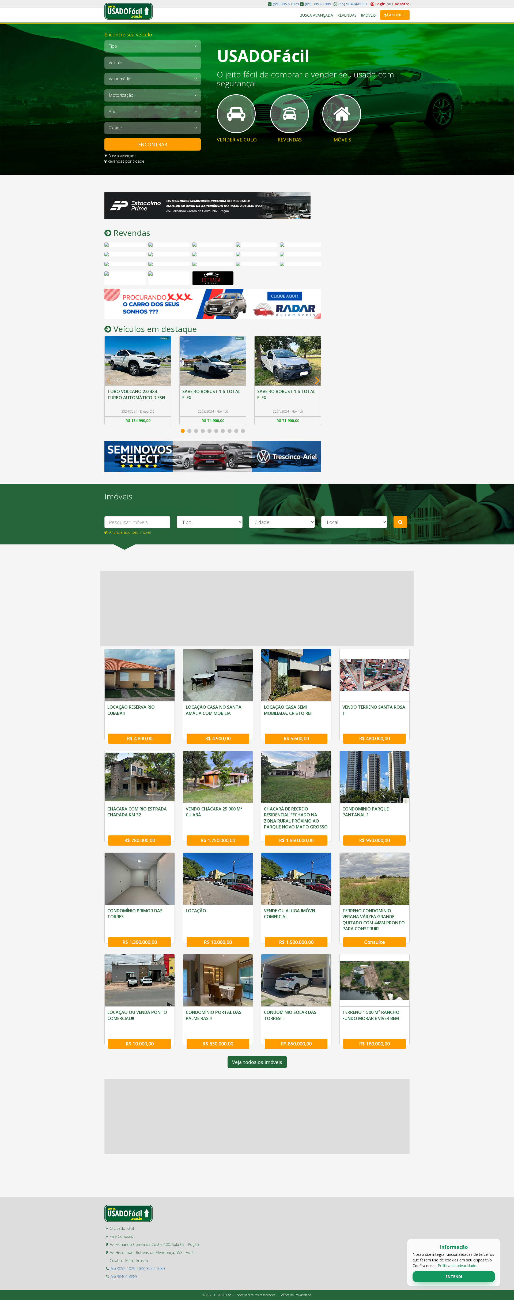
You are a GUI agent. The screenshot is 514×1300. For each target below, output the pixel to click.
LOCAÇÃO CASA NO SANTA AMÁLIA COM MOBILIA (213, 710)
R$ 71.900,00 (213, 420)
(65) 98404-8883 (352, 3)
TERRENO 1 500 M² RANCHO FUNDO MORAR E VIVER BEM (370, 1015)
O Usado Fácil (122, 1228)
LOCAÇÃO (196, 911)
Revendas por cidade (125, 161)
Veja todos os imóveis (257, 1062)
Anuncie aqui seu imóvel (129, 532)
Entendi (453, 1276)
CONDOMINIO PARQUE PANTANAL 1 (365, 812)
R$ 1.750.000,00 (218, 840)
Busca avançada (122, 155)
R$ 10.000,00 (218, 942)
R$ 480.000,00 (374, 738)
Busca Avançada (316, 15)
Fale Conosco (121, 1236)
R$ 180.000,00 (374, 1043)
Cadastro (401, 3)
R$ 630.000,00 (217, 1043)
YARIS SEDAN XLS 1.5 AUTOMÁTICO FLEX (278, 394)
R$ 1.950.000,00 (296, 840)
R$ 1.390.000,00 (139, 942)
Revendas (347, 15)
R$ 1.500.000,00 (296, 942)
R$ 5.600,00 (296, 738)
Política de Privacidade (295, 1295)
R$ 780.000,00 (139, 840)
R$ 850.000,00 (296, 1043)
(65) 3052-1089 (318, 3)
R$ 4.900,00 (217, 738)
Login (380, 3)
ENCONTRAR (152, 144)
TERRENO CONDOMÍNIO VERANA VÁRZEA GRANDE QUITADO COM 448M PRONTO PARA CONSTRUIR (373, 920)
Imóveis (368, 15)
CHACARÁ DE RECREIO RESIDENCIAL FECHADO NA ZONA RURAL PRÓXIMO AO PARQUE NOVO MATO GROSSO (296, 818)
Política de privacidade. (457, 1265)
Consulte (374, 942)
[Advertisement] (369, 272)
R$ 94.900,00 (288, 420)
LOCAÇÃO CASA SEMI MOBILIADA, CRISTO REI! (288, 710)
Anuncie (397, 14)
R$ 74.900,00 (138, 420)
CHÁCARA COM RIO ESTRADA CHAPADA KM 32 (137, 812)
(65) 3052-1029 (286, 3)
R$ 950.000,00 (374, 840)
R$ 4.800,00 (139, 738)
